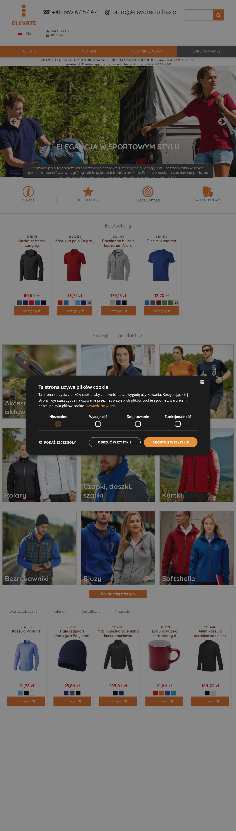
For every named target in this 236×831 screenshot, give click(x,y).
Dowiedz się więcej (101, 405)
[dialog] (118, 415)
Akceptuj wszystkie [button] (171, 442)
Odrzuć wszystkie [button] (114, 442)
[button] (57, 442)
